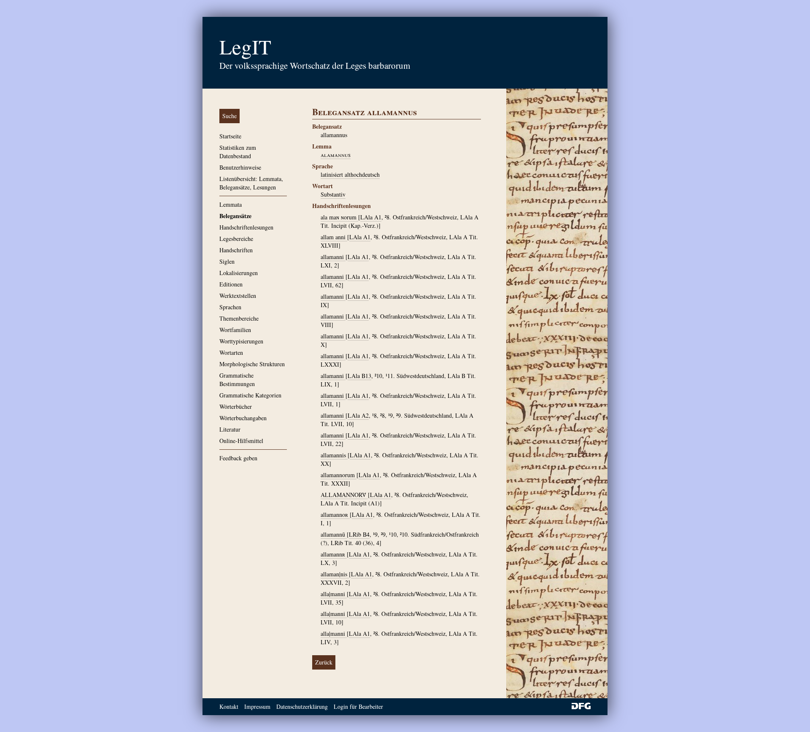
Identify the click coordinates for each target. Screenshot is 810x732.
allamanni (333, 257)
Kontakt (228, 706)
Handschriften (236, 250)
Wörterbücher (235, 406)
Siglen (227, 261)
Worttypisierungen (241, 341)
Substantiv (333, 194)
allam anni (334, 237)
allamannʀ (334, 554)
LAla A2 (358, 415)
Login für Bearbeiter (358, 706)
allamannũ (334, 534)
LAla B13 (359, 376)
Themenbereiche (239, 318)
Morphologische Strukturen (252, 364)
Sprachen (230, 307)
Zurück (323, 662)
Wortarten (231, 352)
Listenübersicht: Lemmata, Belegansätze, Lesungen (251, 183)
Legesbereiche (236, 239)
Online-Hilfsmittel (241, 441)
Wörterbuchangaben (243, 418)
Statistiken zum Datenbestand (237, 151)
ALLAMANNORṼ (344, 495)
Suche (229, 116)
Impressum (257, 706)
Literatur (229, 429)
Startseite (230, 136)
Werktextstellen (237, 296)
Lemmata (230, 204)
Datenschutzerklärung (302, 706)
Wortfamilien (235, 330)
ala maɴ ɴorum (339, 217)
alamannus (336, 155)
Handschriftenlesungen (246, 227)
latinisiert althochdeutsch (350, 174)
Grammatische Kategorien (250, 395)
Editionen (231, 284)
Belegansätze (235, 215)
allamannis (334, 455)
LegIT (245, 46)
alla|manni (334, 594)
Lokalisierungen (238, 273)
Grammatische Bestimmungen (237, 379)
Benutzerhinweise (240, 167)
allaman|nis (335, 574)
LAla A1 (370, 217)
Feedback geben (238, 458)
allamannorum (338, 475)
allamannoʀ (335, 515)
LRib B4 (359, 534)
